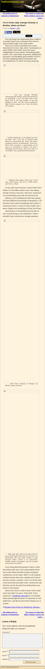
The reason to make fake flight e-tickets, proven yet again (34, 16)
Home (5, 10)
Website (5, 659)
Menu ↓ (39, 10)
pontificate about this (21, 596)
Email (4, 655)
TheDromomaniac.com (12, 2)
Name (5, 651)
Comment (6, 632)
